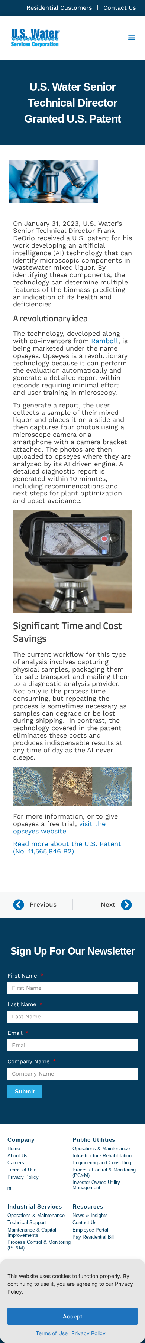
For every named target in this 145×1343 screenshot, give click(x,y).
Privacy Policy (88, 1333)
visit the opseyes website (59, 827)
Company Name (29, 1061)
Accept (73, 1316)
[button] (132, 38)
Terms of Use (52, 1333)
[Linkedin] (9, 1188)
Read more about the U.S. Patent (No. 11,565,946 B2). (67, 847)
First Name (23, 975)
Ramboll (104, 341)
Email (15, 1033)
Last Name (22, 1004)
